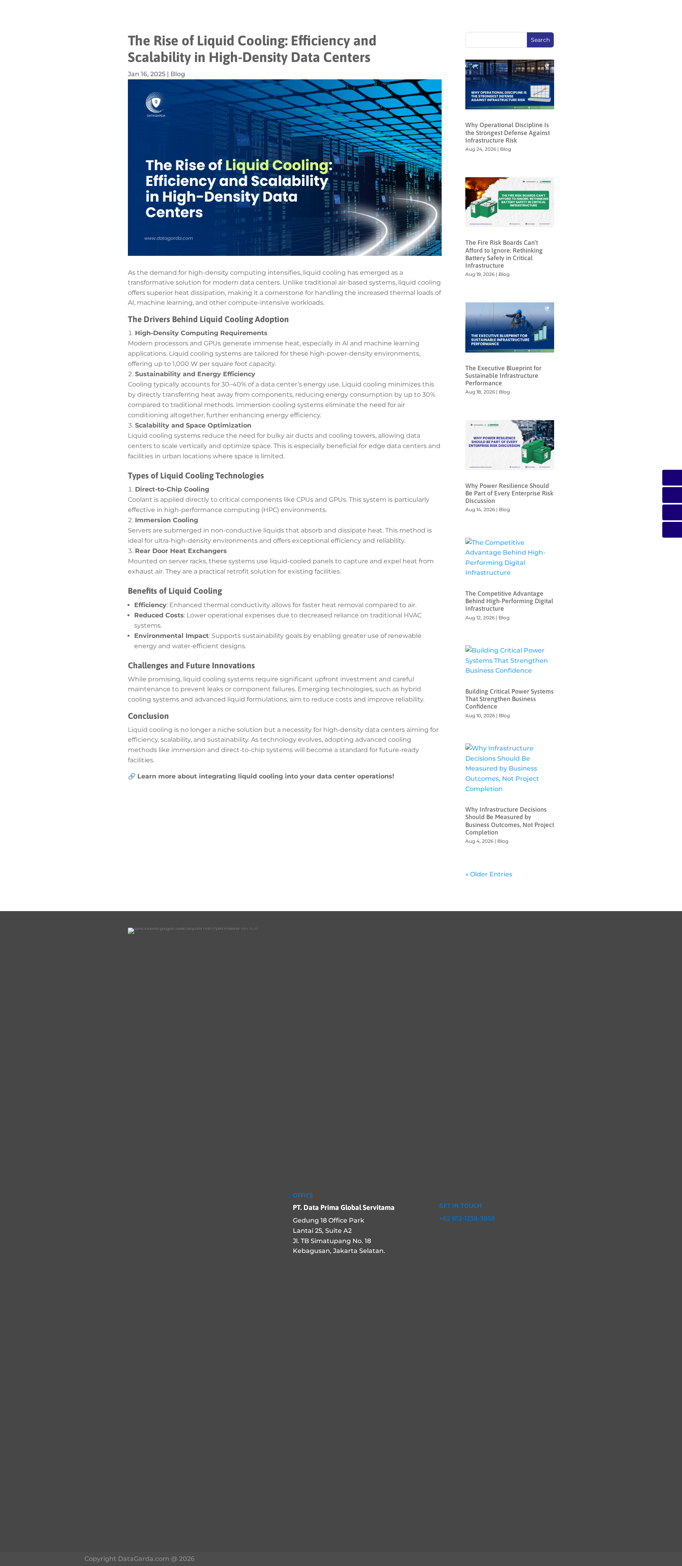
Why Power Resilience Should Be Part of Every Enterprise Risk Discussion (509, 493)
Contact (481, 16)
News (447, 16)
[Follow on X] (490, 1236)
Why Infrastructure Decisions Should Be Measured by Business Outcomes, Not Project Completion (509, 821)
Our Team (317, 16)
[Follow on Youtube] (474, 1236)
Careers (356, 16)
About (223, 16)
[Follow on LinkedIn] (427, 1236)
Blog (177, 74)
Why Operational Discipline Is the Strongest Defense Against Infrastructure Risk (507, 132)
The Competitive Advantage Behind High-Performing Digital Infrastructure (509, 601)
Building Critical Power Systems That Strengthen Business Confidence (509, 699)
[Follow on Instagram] (458, 1236)
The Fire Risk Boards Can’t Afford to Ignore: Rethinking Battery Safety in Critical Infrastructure (504, 254)
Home (194, 16)
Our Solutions (268, 16)
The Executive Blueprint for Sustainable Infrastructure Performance (503, 375)
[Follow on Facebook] (443, 1236)
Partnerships (400, 16)
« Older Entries (488, 874)
